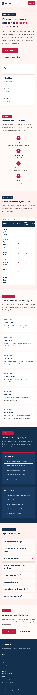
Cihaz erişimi (5, 660)
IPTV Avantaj (7, 3)
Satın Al (31, 3)
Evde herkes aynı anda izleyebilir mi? (16, 589)
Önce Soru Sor (25, 631)
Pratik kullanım (5, 663)
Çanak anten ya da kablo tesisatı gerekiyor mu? (14, 567)
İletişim (3, 677)
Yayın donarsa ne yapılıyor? (13, 596)
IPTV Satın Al (9, 631)
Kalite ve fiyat (5, 666)
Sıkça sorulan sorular (7, 673)
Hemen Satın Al (10, 50)
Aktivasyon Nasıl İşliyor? (13, 57)
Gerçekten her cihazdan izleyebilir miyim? (15, 550)
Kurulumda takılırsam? (11, 582)
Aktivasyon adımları (7, 657)
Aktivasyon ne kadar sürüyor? (13, 542)
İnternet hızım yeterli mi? (12, 575)
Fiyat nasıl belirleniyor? (11, 558)
